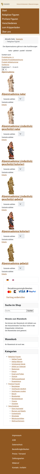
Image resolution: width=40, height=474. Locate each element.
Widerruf (15, 463)
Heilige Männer (17, 362)
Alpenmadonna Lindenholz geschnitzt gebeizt (17, 198)
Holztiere (15, 404)
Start (4, 10)
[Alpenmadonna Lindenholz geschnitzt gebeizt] (11, 185)
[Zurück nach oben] (36, 470)
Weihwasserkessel (18, 379)
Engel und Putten (18, 374)
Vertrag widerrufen (15, 297)
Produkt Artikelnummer (10, 62)
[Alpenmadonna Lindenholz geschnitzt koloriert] (11, 150)
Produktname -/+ (8, 57)
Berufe (14, 394)
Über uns (6, 31)
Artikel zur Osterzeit (19, 367)
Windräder (15, 416)
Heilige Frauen (17, 359)
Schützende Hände (18, 364)
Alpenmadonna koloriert (16, 231)
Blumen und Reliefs (19, 411)
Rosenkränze (16, 381)
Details (4, 105)
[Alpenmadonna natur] (11, 83)
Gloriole (14, 376)
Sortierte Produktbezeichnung (12, 60)
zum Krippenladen (11, 27)
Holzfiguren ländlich (19, 389)
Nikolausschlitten (18, 418)
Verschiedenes (9, 23)
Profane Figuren (10, 19)
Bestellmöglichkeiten (20, 449)
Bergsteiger (16, 386)
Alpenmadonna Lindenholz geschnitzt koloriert (17, 163)
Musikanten (16, 396)
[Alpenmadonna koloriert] (11, 220)
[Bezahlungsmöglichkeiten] (21, 290)
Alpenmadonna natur (14, 94)
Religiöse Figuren (10, 14)
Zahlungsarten (18, 458)
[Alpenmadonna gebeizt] (11, 252)
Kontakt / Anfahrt (19, 467)
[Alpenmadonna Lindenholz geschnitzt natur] (11, 115)
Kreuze (14, 372)
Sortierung (5, 65)
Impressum (16, 435)
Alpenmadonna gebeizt (15, 263)
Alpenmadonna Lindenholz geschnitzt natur (17, 128)
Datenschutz (17, 444)
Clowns (14, 401)
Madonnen (15, 369)
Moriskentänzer (17, 399)
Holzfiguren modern (19, 391)
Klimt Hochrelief (17, 409)
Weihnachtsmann (18, 421)
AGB (14, 440)
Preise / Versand (19, 454)
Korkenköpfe (16, 414)
